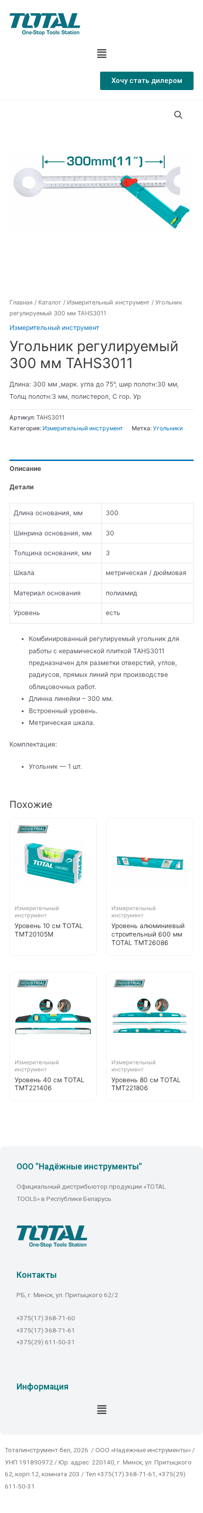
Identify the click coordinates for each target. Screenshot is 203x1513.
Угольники (168, 428)
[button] (147, 81)
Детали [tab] (21, 487)
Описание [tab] (25, 468)
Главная (21, 302)
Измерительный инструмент (108, 302)
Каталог (49, 302)
